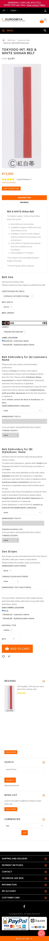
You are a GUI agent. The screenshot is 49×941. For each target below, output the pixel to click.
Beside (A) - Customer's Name (16, 614)
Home (3, 40)
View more (11, 752)
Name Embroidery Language (16, 406)
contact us (12, 285)
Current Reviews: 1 (24, 179)
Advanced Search (11, 785)
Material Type (9, 625)
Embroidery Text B (11, 518)
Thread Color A (10, 430)
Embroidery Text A (11, 416)
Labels (5, 327)
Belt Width (7, 302)
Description (24, 198)
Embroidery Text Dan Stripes (16, 587)
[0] (42, 23)
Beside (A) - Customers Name (16, 341)
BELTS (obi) (11, 40)
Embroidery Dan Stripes (14, 566)
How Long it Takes (36, 5)
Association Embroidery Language (19, 508)
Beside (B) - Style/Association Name (19, 345)
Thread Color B (10, 535)
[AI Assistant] (41, 933)
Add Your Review (9, 182)
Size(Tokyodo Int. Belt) (13, 291)
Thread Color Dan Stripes (15, 576)
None (6, 611)
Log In (7, 801)
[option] (24, 116)
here (8, 282)
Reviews (24, 202)
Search (9, 762)
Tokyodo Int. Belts (24, 40)
